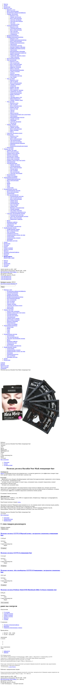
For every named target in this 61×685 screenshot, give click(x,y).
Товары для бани (11, 124)
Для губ (12, 96)
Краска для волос (15, 74)
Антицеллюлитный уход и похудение (20, 114)
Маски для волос (14, 54)
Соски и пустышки (12, 176)
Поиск (2, 287)
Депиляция (13, 120)
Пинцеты (12, 144)
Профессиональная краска (17, 42)
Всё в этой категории (13, 11)
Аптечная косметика (12, 25)
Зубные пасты (14, 200)
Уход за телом (10, 101)
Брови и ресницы (15, 94)
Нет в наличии (5, 459)
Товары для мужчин (12, 14)
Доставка (6, 245)
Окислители (13, 44)
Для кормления (11, 161)
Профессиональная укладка (17, 48)
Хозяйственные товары (10, 227)
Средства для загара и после (14, 133)
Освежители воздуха (12, 233)
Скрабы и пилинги (15, 84)
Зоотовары (10, 239)
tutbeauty (6, 652)
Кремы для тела (14, 107)
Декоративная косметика (10, 177)
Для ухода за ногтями (16, 141)
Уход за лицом (11, 78)
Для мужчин (13, 50)
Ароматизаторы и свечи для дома (16, 235)
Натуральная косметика (13, 58)
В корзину (3, 548)
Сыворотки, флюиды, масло (17, 55)
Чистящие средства (12, 240)
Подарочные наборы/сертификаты (16, 12)
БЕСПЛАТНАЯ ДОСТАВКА (9, 272)
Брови (8, 183)
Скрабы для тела (14, 118)
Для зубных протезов (16, 210)
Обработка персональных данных (13, 627)
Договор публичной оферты (11, 252)
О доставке (7, 612)
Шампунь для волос (15, 67)
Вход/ (2, 283)
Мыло (8, 220)
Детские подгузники (12, 156)
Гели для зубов (14, 205)
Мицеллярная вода (15, 98)
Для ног (12, 111)
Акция (5, 242)
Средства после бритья (16, 21)
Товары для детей (8, 149)
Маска (2, 473)
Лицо (8, 184)
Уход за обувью (11, 232)
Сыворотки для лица (15, 91)
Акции (6, 5)
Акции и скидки (8, 249)
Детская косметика (12, 163)
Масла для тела (14, 113)
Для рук (12, 110)
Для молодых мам (12, 223)
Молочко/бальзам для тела (17, 117)
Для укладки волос (15, 140)
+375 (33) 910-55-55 (6, 278)
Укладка (12, 73)
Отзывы (6, 255)
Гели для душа (14, 108)
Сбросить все (4, 529)
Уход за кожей (14, 170)
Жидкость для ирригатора (17, 207)
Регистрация (7, 283)
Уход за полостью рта (13, 194)
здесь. (19, 502)
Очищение (13, 85)
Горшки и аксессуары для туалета (16, 160)
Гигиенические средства (10, 189)
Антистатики (10, 236)
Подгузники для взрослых (14, 226)
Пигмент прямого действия (17, 47)
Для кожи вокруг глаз (16, 97)
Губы (8, 182)
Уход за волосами (11, 60)
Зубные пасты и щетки (13, 153)
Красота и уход (8, 8)
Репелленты (10, 147)
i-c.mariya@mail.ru (12, 666)
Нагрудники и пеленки (13, 157)
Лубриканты (13, 34)
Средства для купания (16, 173)
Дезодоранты (13, 116)
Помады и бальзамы (12, 154)
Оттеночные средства (16, 45)
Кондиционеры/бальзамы (17, 70)
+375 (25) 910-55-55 (6, 279)
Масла (12, 131)
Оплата (6, 246)
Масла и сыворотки (15, 65)
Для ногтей (13, 123)
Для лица (12, 22)
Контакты (6, 253)
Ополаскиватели (14, 203)
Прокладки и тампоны (16, 219)
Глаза (8, 186)
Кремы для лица (14, 87)
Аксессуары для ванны (13, 159)
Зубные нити (13, 206)
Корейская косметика (13, 35)
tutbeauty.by (7, 651)
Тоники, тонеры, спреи (16, 100)
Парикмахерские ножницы (17, 143)
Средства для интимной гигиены (16, 213)
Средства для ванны (15, 121)
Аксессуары (10, 134)
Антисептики (10, 193)
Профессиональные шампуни (18, 52)
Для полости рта (14, 32)
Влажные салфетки (12, 222)
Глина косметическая (16, 93)
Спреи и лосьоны (15, 71)
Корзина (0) (14, 283)
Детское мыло (14, 169)
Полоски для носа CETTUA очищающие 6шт (16, 553)
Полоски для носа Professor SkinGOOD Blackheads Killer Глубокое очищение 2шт (29, 590)
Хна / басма (13, 77)
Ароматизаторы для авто (13, 238)
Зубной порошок (14, 209)
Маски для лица (14, 88)
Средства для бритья (15, 19)
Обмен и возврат (8, 248)
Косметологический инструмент (19, 146)
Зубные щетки (14, 202)
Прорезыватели (11, 174)
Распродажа (7, 7)
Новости (6, 250)
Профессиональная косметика (15, 37)
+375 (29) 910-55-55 (6, 276)
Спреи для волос (14, 57)
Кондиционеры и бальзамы (17, 51)
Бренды (6, 4)
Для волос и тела (14, 24)
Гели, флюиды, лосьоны (16, 90)
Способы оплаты (8, 613)
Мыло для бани (14, 130)
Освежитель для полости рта (18, 212)
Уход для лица (14, 31)
